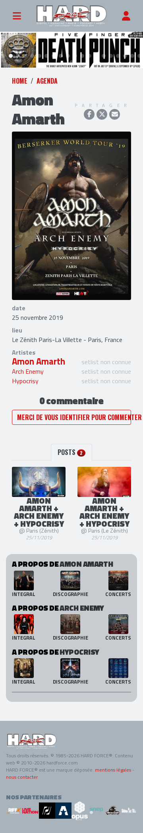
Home (19, 81)
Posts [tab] (70, 452)
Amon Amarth (38, 361)
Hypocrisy (25, 381)
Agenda (47, 81)
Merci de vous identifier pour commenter (74, 417)
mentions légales (113, 770)
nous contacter (22, 777)
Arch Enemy (28, 371)
